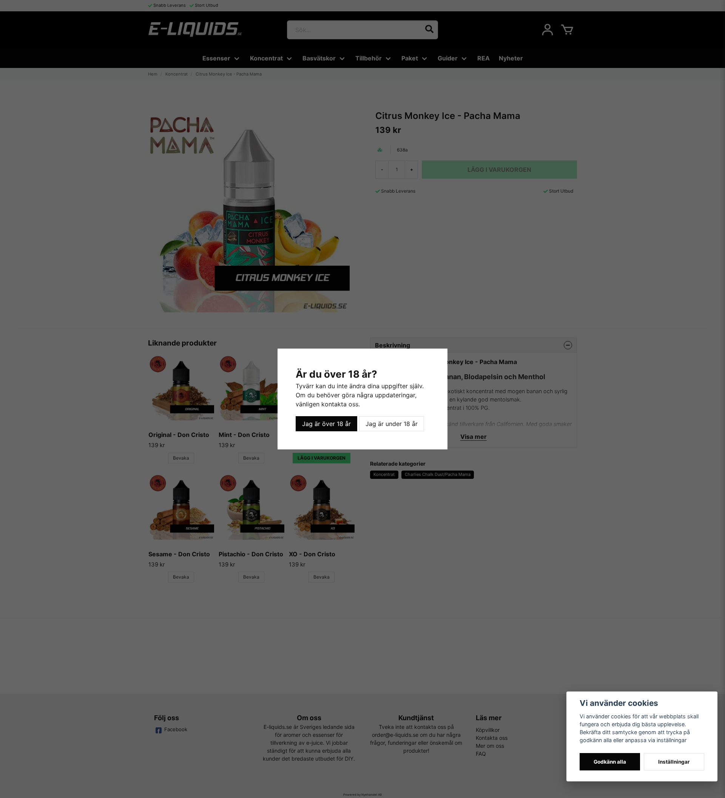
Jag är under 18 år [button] (392, 424)
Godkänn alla (610, 762)
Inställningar (674, 762)
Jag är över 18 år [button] (326, 424)
